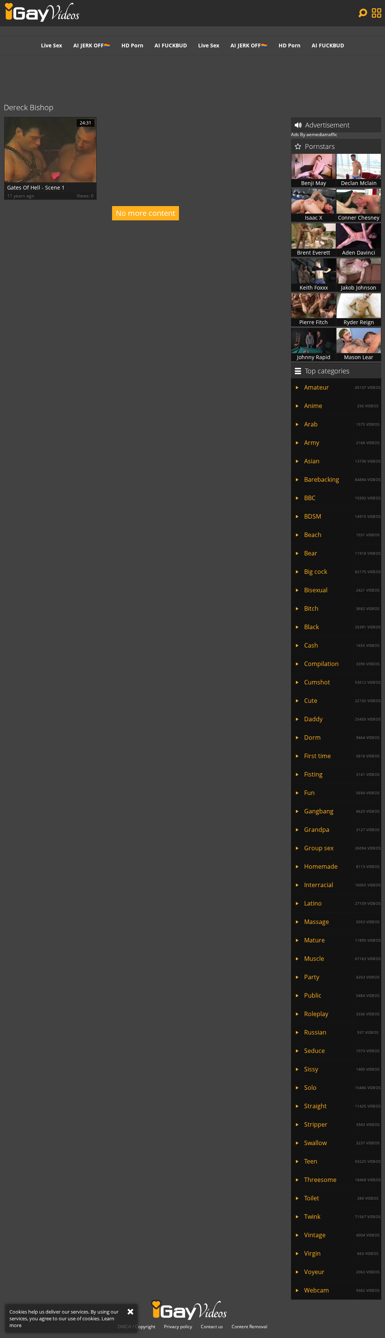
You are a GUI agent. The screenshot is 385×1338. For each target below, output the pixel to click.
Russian (341, 1032)
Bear (342, 553)
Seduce (341, 1051)
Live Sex (51, 45)
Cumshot (342, 682)
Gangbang (341, 811)
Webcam (341, 1290)
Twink (342, 1216)
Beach (341, 535)
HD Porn (132, 45)
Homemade (341, 866)
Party (341, 977)
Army (341, 442)
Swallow (341, 1143)
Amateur (342, 387)
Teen (342, 1161)
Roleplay (341, 1014)
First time (341, 756)
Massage (341, 922)
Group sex (342, 848)
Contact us (212, 1326)
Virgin (341, 1253)
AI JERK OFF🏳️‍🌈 (91, 45)
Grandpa (341, 829)
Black (342, 627)
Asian (342, 461)
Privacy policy (178, 1326)
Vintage (341, 1235)
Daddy (342, 719)
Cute (342, 700)
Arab (341, 424)
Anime (341, 406)
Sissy (341, 1069)
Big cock (342, 571)
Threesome (342, 1180)
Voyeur (341, 1272)
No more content (145, 213)
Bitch (341, 608)
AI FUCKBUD (171, 45)
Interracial (342, 885)
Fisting (341, 774)
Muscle (342, 958)
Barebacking (342, 479)
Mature (342, 940)
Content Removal (249, 1326)
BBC (342, 498)
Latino (342, 903)
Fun (341, 793)
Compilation (341, 664)
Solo (342, 1087)
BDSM (342, 516)
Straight (342, 1106)
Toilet (341, 1198)
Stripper (341, 1124)
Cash (341, 645)
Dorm (341, 737)
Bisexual (341, 590)
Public (341, 995)
